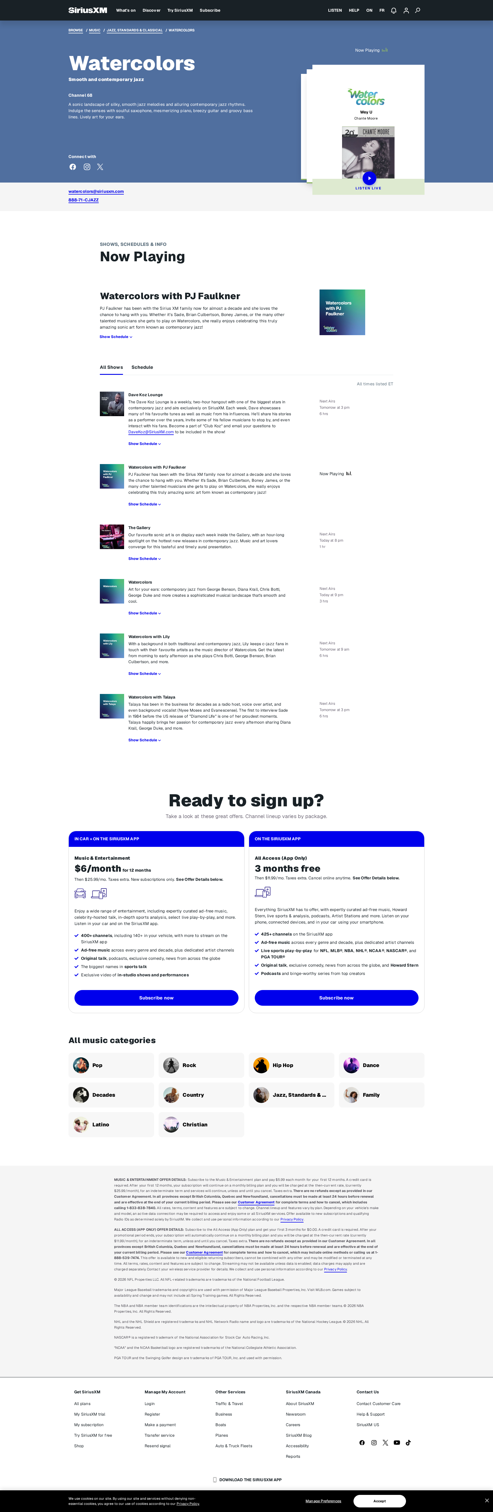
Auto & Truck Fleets (233, 1445)
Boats (220, 1424)
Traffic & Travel (229, 1403)
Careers (293, 1424)
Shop (79, 1445)
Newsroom (296, 1414)
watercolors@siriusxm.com (96, 191)
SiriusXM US (368, 1424)
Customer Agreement (256, 1202)
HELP (354, 10)
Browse (75, 30)
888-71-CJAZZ (83, 200)
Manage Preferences (323, 1501)
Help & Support (371, 1414)
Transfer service (160, 1435)
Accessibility (297, 1445)
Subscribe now (156, 998)
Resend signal (158, 1445)
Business (223, 1414)
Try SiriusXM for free (93, 1435)
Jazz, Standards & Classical (135, 30)
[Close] (487, 1500)
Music (95, 30)
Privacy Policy (291, 1219)
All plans (82, 1403)
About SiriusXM (300, 1403)
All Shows (111, 367)
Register (152, 1414)
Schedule (142, 367)
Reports (293, 1456)
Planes (221, 1435)
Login (150, 1403)
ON (369, 10)
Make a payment (160, 1424)
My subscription (89, 1424)
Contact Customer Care (379, 1403)
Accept (379, 1501)
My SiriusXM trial (90, 1414)
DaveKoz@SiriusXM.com (151, 431)
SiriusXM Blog (299, 1435)
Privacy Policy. (188, 1503)
